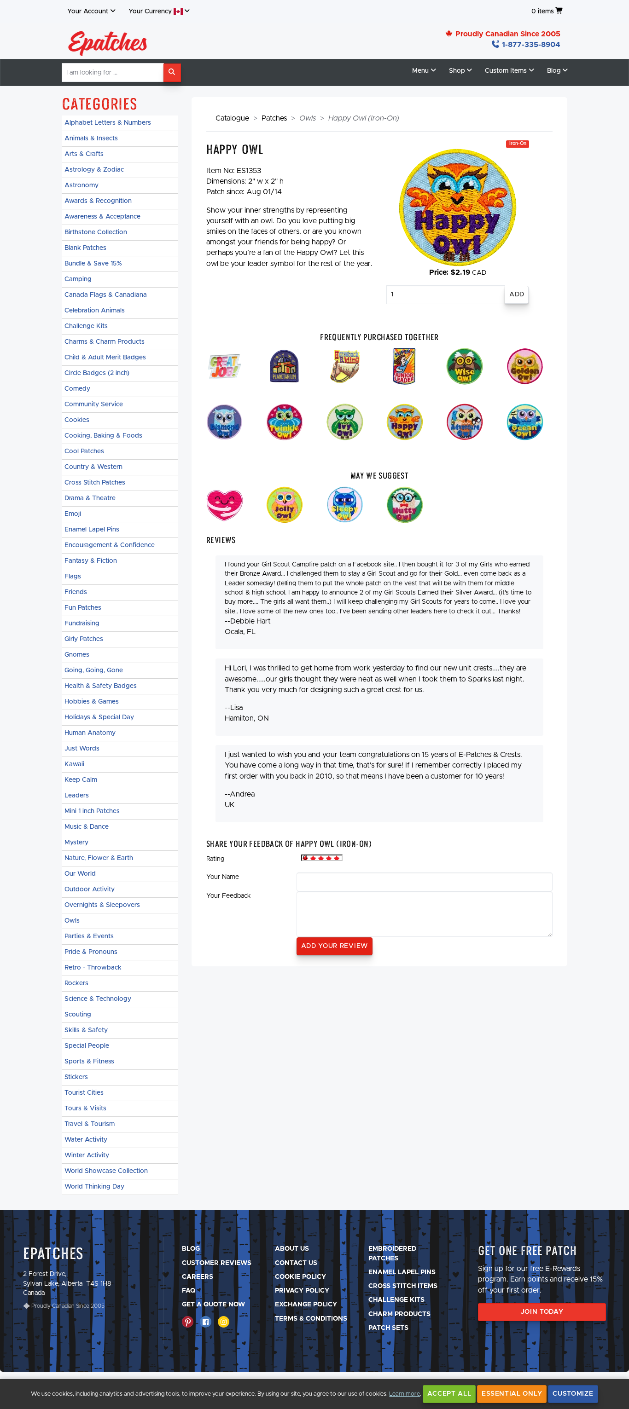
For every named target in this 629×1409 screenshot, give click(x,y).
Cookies (76, 420)
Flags (72, 576)
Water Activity (85, 1140)
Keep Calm (80, 780)
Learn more (404, 1394)
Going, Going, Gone (93, 670)
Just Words (81, 748)
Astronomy (81, 185)
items (542, 11)
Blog (191, 1249)
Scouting (77, 1014)
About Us (292, 1249)
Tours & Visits (85, 1108)
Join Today (542, 1312)
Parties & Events (89, 936)
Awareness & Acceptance (102, 217)
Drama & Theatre (90, 498)
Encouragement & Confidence (109, 545)
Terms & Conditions (311, 1319)
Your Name (222, 877)
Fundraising (81, 623)
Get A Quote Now (213, 1304)
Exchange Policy (306, 1304)
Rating (215, 859)
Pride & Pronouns (90, 952)
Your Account (87, 11)
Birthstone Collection (95, 232)
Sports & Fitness (89, 1061)
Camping (78, 279)
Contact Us (296, 1263)
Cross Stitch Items (402, 1286)
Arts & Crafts (84, 154)
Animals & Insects (91, 138)
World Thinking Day (94, 1187)
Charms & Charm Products (104, 342)
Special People (86, 1046)
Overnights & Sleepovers (102, 905)
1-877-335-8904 (530, 44)
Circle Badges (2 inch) (96, 373)
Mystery (76, 842)
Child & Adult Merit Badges (105, 357)
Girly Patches (83, 639)
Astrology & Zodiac (94, 170)
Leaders (76, 795)
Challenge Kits (86, 326)
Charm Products (399, 1314)
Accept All (449, 1394)
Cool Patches (84, 451)
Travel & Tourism (89, 1124)
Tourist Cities (84, 1093)
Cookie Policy (300, 1277)
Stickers (76, 1077)
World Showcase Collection (106, 1171)
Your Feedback (228, 896)
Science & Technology (97, 999)
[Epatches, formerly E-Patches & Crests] (108, 41)
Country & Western (93, 467)
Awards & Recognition (98, 201)
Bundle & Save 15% (93, 263)
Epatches (53, 1253)
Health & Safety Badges (100, 686)
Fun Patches (82, 608)
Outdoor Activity (89, 889)
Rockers (76, 983)
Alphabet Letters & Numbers (107, 123)
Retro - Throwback (93, 967)
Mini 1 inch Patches (92, 811)
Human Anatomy (90, 733)
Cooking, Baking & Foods (103, 436)
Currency (151, 11)
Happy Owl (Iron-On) (363, 118)
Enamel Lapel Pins (91, 529)
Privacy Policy (302, 1291)
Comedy (77, 389)
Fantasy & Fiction (90, 561)
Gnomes (76, 655)
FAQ (188, 1291)
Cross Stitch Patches (94, 482)
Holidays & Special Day (99, 717)
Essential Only (512, 1394)
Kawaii (74, 764)
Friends (75, 592)
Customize (573, 1394)
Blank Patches (85, 248)
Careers (197, 1277)
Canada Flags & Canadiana (105, 295)
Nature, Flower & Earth (98, 858)
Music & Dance (86, 827)
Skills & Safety (86, 1030)
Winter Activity (86, 1155)
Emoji (72, 514)
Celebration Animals (94, 310)
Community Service (93, 404)
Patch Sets (388, 1328)
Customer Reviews (216, 1263)
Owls (72, 921)
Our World (80, 874)
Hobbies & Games (91, 702)
